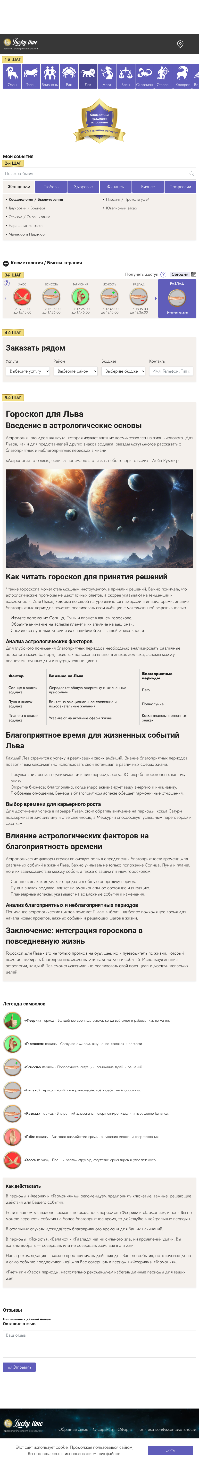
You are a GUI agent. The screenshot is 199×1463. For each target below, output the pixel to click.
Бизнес (148, 187)
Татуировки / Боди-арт (27, 208)
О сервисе (103, 1429)
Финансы (115, 187)
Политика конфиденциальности (166, 1429)
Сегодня (180, 274)
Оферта (125, 1429)
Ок (173, 1451)
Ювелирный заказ (121, 208)
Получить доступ (141, 274)
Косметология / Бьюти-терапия (36, 199)
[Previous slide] (5, 298)
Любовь (50, 187)
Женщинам (19, 187)
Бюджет (108, 361)
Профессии (180, 187)
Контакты (157, 361)
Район (59, 361)
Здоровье (83, 187)
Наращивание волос (26, 225)
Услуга (12, 361)
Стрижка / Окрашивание (29, 217)
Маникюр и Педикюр (27, 234)
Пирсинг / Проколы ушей (127, 199)
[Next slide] (155, 298)
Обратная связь (73, 1429)
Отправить (22, 1367)
